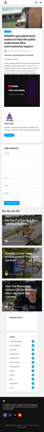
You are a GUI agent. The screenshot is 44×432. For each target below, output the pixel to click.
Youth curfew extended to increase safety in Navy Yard (26, 345)
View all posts (9, 135)
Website (6, 193)
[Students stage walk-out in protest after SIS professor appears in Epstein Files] (14, 334)
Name (6, 178)
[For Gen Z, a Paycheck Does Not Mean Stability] (22, 230)
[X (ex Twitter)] (10, 415)
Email (6, 185)
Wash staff (10, 51)
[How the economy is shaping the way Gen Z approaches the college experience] (14, 324)
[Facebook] (5, 415)
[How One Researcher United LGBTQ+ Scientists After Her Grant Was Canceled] (22, 296)
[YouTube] (20, 415)
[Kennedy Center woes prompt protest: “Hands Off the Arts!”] (22, 263)
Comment (7, 153)
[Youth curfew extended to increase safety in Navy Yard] (14, 344)
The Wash (7, 31)
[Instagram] (15, 415)
